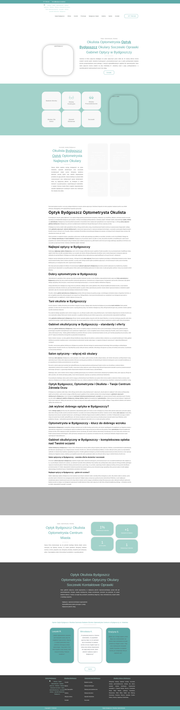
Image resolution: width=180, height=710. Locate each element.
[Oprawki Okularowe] (71, 115)
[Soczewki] (91, 115)
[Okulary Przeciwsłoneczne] (91, 97)
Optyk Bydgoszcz (60, 16)
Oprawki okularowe (89, 696)
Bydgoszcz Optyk (94, 16)
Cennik (76, 16)
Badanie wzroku (88, 682)
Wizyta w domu (68, 696)
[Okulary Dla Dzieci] (51, 115)
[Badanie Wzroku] (51, 97)
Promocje (83, 16)
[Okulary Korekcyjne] (71, 97)
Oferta (69, 16)
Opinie (110, 16)
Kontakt (117, 16)
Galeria (104, 16)
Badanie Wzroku (51, 101)
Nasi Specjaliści (69, 689)
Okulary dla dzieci (88, 693)
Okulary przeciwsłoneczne (91, 689)
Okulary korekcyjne (89, 685)
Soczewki (91, 119)
